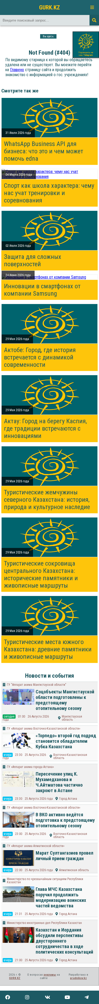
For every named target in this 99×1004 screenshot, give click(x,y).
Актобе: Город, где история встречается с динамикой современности (40, 357)
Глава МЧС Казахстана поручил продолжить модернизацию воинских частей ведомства (61, 897)
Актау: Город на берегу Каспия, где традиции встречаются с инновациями (45, 428)
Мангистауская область (72, 718)
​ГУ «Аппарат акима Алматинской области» (35, 846)
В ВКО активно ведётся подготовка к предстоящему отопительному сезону (65, 820)
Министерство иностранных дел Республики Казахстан (44, 922)
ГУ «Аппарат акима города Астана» (30, 766)
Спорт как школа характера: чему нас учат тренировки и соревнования (49, 193)
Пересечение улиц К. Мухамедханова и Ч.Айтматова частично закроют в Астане (59, 782)
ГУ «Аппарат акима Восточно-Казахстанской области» (43, 728)
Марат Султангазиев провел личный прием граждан (64, 855)
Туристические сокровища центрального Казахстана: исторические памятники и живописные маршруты (41, 574)
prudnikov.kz (78, 978)
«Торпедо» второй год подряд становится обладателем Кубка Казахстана (66, 741)
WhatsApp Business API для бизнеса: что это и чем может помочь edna (43, 151)
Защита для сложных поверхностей (32, 260)
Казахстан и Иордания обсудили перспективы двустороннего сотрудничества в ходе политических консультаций (64, 941)
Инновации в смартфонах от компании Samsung (42, 290)
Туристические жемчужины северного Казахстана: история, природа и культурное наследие (47, 500)
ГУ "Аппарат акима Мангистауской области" (36, 684)
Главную (17, 69)
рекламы (50, 974)
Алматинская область (74, 870)
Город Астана (68, 798)
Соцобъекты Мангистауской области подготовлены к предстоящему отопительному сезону (65, 700)
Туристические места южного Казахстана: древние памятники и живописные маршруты (48, 649)
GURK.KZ (49, 7)
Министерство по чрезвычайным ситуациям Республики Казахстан (45, 880)
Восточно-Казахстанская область (70, 756)
